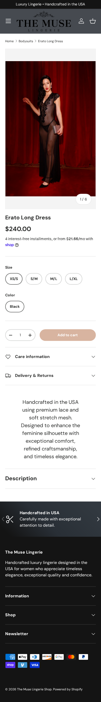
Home (9, 41)
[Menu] (8, 21)
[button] (92, 21)
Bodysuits (26, 41)
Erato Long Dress (50, 41)
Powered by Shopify (68, 689)
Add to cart (67, 335)
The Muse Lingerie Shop (34, 689)
